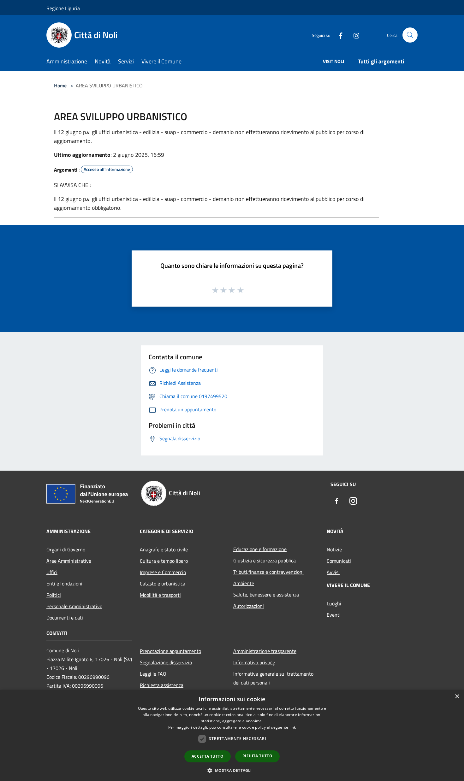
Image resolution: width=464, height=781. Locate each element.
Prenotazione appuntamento (170, 651)
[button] (232, 770)
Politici (53, 595)
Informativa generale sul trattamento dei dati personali (273, 678)
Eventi (334, 615)
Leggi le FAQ (153, 674)
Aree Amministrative (68, 561)
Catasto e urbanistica (162, 583)
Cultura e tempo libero (164, 561)
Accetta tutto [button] (207, 756)
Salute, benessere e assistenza (266, 594)
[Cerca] (410, 35)
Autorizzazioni (248, 606)
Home (60, 85)
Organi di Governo (65, 549)
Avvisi (333, 572)
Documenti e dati (64, 617)
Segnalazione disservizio (166, 662)
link (292, 727)
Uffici (51, 572)
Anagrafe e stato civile (164, 549)
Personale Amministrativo (74, 606)
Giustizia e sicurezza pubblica (264, 560)
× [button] (457, 696)
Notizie (334, 549)
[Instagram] (354, 35)
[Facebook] (338, 35)
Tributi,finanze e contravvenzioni (268, 572)
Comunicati (339, 561)
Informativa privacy (254, 662)
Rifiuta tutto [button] (257, 756)
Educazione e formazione (260, 549)
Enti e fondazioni (64, 583)
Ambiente (243, 583)
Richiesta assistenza (161, 685)
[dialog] (232, 735)
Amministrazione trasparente (264, 651)
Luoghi (334, 603)
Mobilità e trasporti (160, 595)
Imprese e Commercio (163, 572)
